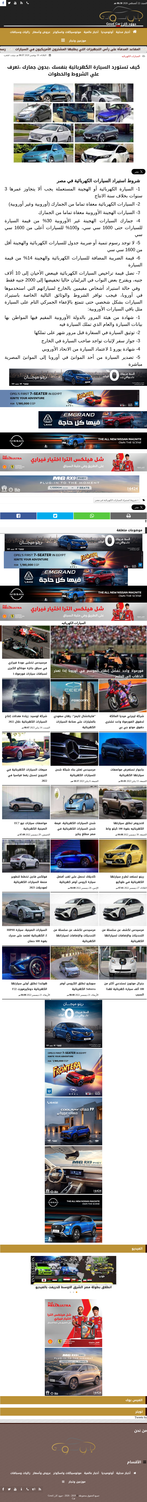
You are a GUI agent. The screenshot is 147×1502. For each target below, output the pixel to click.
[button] (76, 1292)
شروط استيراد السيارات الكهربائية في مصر (98, 180)
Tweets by (141, 1417)
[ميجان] (78, 378)
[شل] (73, 463)
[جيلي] (92, 421)
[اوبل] (69, 399)
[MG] (73, 1170)
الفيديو (137, 1249)
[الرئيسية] (135, 31)
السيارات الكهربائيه (131, 56)
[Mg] (69, 485)
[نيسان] (73, 441)
